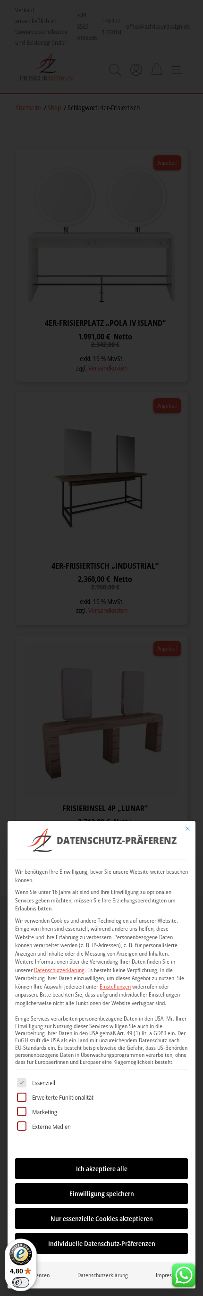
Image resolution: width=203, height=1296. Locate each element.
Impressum (169, 1275)
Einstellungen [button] (115, 986)
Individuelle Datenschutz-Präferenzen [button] (101, 1243)
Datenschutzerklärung (59, 970)
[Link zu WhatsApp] (183, 1273)
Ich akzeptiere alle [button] (101, 1168)
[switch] (20, 1282)
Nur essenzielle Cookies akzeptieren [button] (102, 1218)
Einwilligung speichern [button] (101, 1193)
